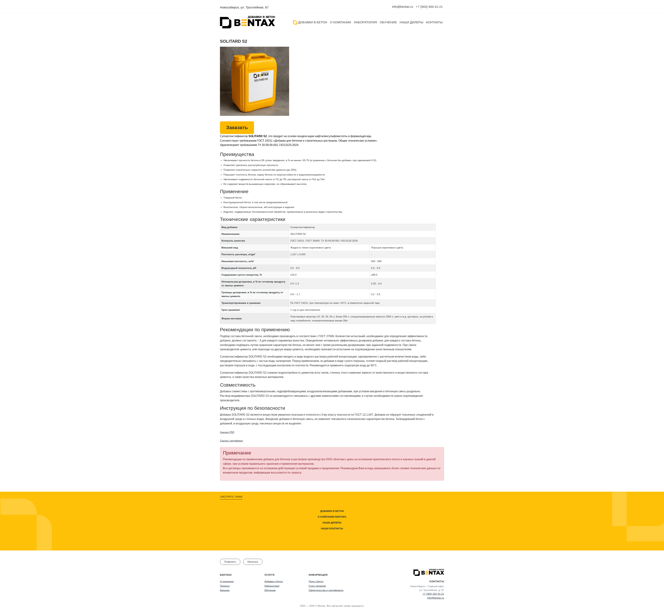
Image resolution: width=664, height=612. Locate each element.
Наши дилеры (411, 22)
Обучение (388, 22)
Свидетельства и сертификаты (326, 590)
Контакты (434, 22)
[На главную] (247, 22)
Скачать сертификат (231, 440)
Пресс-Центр (316, 581)
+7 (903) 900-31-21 (429, 6)
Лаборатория (365, 22)
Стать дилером (317, 586)
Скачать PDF (227, 432)
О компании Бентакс (332, 516)
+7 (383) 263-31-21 (433, 593)
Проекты (225, 586)
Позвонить (230, 561)
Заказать (237, 127)
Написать (252, 561)
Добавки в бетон (312, 22)
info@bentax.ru (402, 6)
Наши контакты (332, 528)
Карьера (224, 590)
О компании (340, 22)
